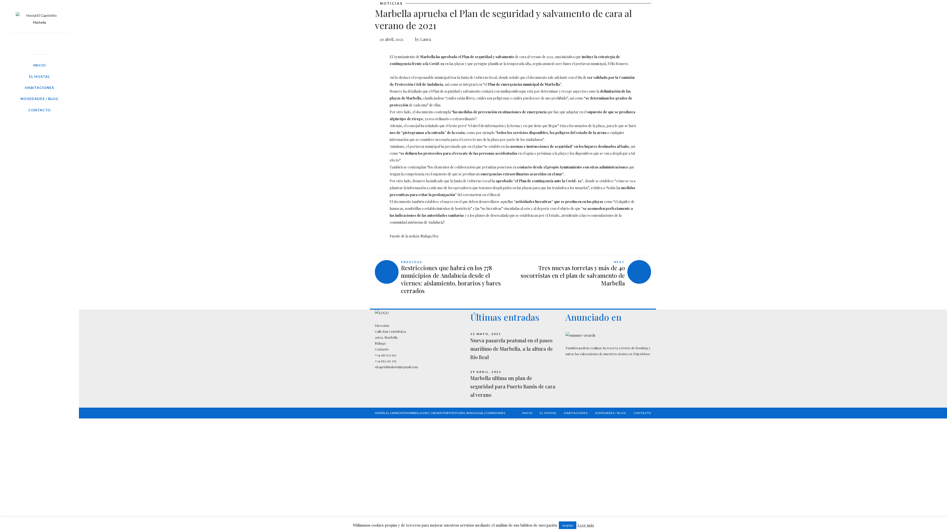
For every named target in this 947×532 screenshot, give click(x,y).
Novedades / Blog (39, 99)
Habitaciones (39, 87)
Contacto (39, 110)
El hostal (39, 76)
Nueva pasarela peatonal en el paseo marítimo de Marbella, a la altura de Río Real (511, 348)
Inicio (39, 65)
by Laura (423, 39)
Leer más (585, 525)
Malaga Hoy (429, 236)
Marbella (427, 56)
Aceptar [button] (567, 525)
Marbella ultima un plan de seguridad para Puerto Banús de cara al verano (512, 386)
